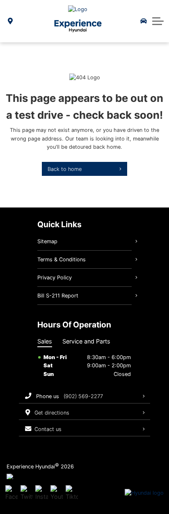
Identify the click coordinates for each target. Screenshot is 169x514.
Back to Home (65, 169)
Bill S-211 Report (57, 296)
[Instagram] (41, 493)
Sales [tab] (44, 341)
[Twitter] (27, 493)
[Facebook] (11, 493)
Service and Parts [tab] (86, 341)
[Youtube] (56, 493)
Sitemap (47, 241)
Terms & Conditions (61, 259)
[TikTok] (72, 493)
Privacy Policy (54, 277)
